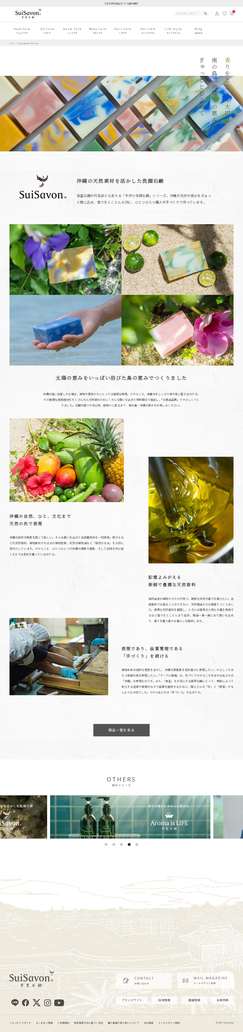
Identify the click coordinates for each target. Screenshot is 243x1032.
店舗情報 (194, 1000)
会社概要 (149, 1022)
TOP (11, 43)
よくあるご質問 (44, 1022)
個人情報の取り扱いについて (124, 1022)
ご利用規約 (63, 1022)
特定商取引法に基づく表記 (88, 1022)
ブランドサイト (132, 1000)
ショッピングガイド (20, 1022)
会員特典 (222, 1000)
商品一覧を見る (121, 729)
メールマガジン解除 (169, 1022)
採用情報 (164, 1000)
